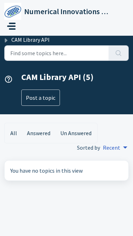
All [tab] (13, 133)
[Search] (119, 53)
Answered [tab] (38, 133)
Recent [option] (111, 147)
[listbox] (115, 147)
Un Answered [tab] (76, 133)
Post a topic (40, 97)
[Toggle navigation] (11, 26)
